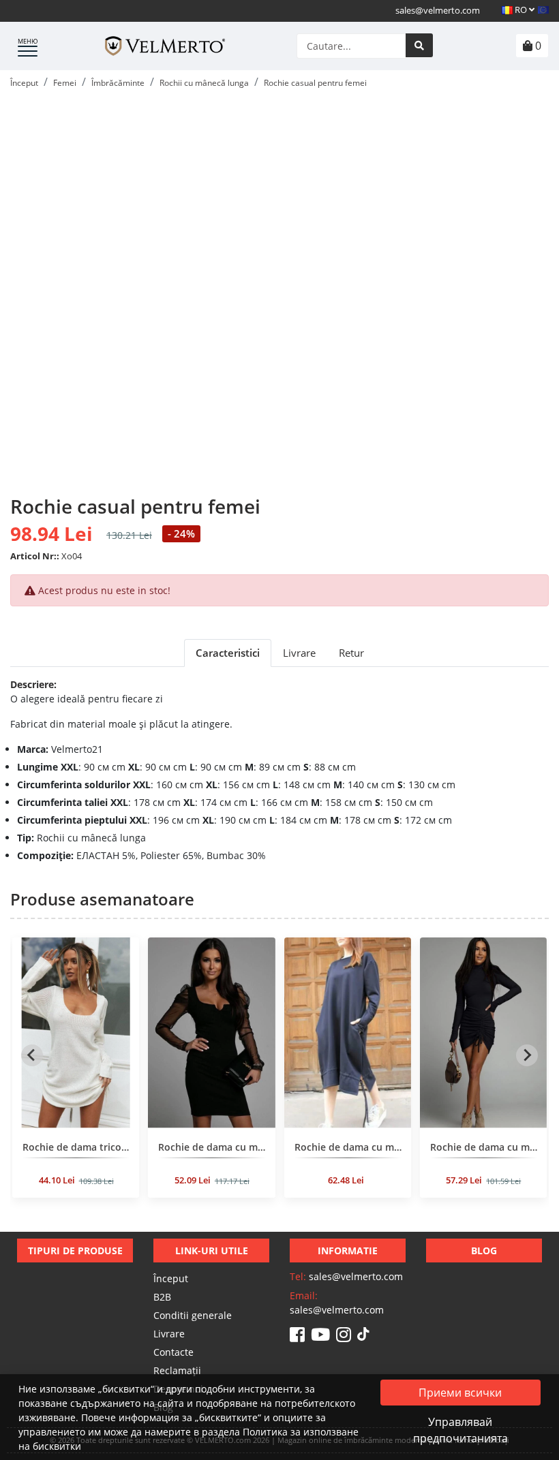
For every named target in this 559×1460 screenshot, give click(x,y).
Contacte (173, 1352)
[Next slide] (527, 1055)
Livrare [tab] (299, 652)
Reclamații (177, 1370)
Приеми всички (460, 1392)
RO (521, 9)
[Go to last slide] (32, 1055)
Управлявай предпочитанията (460, 1430)
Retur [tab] (351, 652)
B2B (162, 1296)
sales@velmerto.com (437, 10)
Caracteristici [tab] (228, 652)
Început (170, 1278)
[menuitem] (75, 1072)
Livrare (169, 1333)
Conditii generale (192, 1315)
